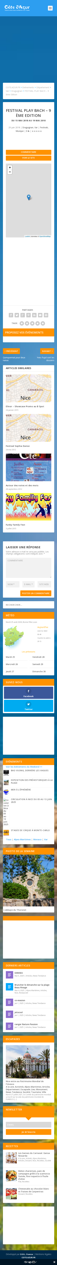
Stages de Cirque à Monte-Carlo (30, 830)
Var (36, 127)
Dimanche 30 (39, 671)
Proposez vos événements (24, 332)
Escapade (25, 1089)
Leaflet (27, 236)
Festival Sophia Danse (18, 446)
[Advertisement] (28, 46)
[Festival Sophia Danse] (28, 428)
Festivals (44, 127)
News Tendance (39, 976)
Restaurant (23, 993)
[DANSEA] (9, 975)
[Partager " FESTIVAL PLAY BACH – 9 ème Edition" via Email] (40, 315)
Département (13, 1089)
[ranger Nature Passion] (9, 1026)
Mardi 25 (10, 657)
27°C (12, 633)
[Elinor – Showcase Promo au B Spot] (28, 388)
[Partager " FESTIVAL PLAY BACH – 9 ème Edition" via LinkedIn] (34, 315)
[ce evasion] (9, 1002)
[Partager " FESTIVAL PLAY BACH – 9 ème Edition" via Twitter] (17, 315)
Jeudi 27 (10, 671)
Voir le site (28, 157)
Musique (20, 131)
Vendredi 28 (38, 657)
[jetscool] (9, 1014)
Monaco (37, 839)
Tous (9, 839)
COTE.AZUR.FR (28, 1257)
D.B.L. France (26, 1254)
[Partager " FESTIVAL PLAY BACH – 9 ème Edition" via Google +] (23, 315)
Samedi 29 (37, 664)
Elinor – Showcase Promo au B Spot (25, 406)
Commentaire (28, 152)
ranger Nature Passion (26, 1024)
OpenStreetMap (45, 236)
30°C (21, 635)
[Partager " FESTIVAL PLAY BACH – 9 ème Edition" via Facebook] (11, 315)
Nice (16, 993)
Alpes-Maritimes (22, 839)
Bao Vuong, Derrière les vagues (30, 770)
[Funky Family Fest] (28, 507)
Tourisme (36, 1092)
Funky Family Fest (15, 524)
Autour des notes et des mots (22, 485)
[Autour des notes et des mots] (28, 467)
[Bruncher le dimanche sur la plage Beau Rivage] (9, 986)
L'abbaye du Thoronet (15, 909)
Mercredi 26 (12, 664)
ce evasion (20, 1000)
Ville (44, 1092)
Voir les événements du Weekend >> (24, 766)
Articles (29, 976)
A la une (10, 1086)
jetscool (19, 1012)
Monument (42, 1089)
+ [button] (10, 167)
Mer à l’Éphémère (21, 789)
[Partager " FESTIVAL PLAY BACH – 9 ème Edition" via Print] (46, 315)
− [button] (10, 172)
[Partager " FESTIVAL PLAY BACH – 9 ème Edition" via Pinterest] (28, 315)
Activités (19, 1086)
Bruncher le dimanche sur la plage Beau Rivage (32, 986)
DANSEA (19, 972)
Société (26, 1092)
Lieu (33, 1089)
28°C (12, 643)
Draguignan (27, 127)
